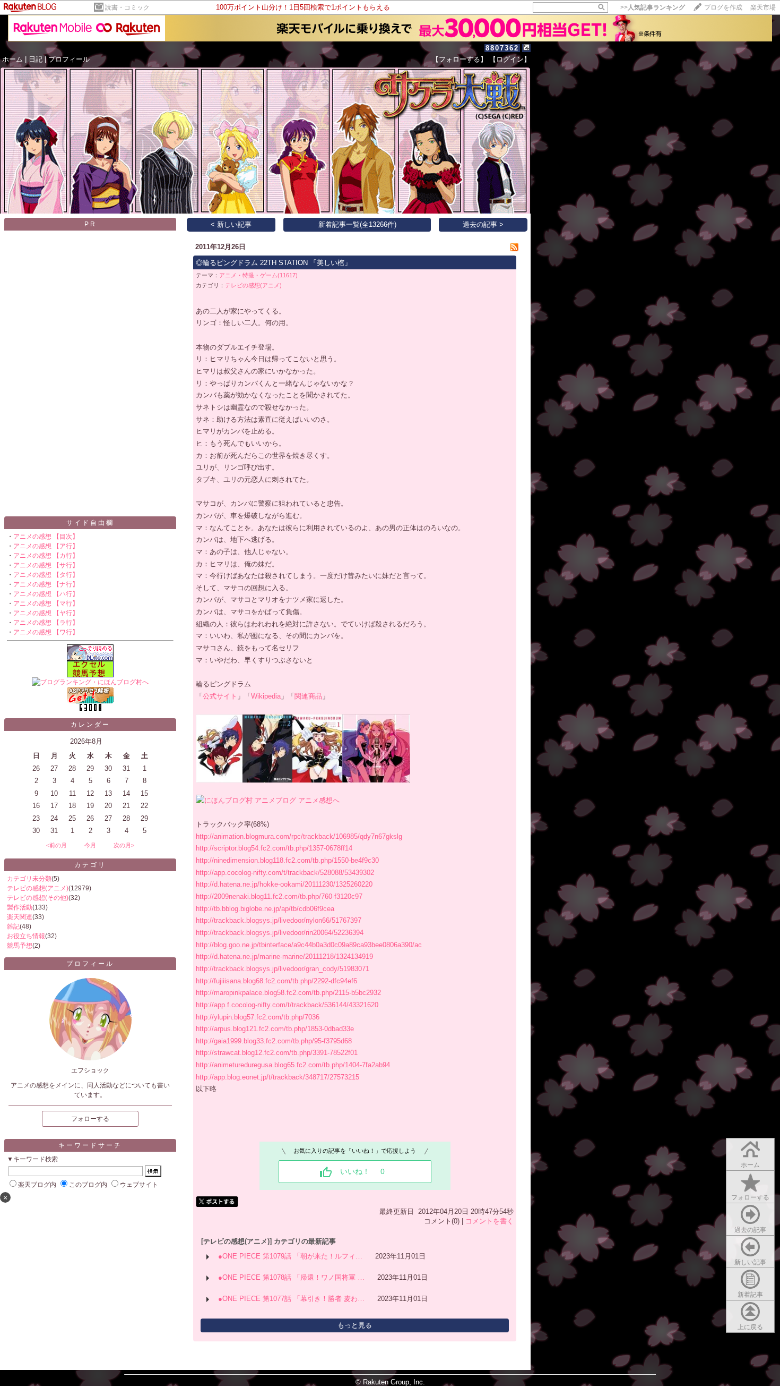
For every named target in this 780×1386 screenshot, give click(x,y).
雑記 (13, 926)
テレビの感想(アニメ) (37, 888)
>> (652, 7)
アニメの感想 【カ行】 (46, 555)
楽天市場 (763, 7)
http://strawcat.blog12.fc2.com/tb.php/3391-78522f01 (277, 1053)
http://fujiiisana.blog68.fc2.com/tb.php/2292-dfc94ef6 (276, 981)
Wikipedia (266, 696)
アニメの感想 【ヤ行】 (46, 613)
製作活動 (19, 907)
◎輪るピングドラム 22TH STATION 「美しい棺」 (273, 263)
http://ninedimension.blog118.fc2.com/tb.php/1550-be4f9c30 (287, 860)
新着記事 (750, 1294)
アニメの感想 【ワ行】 (46, 632)
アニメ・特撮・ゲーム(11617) (258, 275)
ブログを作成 (723, 7)
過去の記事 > (483, 224)
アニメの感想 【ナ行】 (46, 584)
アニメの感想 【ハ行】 (46, 594)
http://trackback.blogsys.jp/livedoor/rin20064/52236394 (279, 933)
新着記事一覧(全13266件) (357, 224)
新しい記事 (750, 1262)
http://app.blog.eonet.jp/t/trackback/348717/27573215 (277, 1077)
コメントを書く (489, 1221)
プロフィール (69, 59)
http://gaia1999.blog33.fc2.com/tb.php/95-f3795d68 (274, 1041)
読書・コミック (127, 7)
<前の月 (56, 845)
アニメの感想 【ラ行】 (46, 622)
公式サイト (220, 696)
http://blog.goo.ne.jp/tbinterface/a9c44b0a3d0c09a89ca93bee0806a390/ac (309, 945)
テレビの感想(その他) (37, 898)
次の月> (124, 845)
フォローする (750, 1197)
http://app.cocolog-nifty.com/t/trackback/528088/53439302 (285, 873)
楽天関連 (19, 917)
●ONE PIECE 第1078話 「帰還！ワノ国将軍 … (291, 1277)
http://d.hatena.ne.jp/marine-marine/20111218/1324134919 (284, 956)
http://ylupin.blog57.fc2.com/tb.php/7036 (257, 1017)
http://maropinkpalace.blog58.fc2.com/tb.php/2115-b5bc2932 (288, 993)
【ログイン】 (510, 59)
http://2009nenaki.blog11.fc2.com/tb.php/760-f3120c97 (279, 896)
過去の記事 (750, 1230)
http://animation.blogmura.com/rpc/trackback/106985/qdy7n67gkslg (299, 836)
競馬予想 (19, 945)
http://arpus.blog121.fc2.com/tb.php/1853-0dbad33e (275, 1029)
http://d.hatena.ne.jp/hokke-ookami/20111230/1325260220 (284, 884)
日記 (35, 59)
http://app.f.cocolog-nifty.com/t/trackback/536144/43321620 (287, 1005)
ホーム (12, 59)
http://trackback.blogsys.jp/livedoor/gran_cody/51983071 (282, 969)
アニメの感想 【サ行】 (46, 565)
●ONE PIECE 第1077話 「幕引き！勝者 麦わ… (291, 1299)
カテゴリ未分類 (29, 878)
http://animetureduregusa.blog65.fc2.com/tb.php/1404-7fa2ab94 (293, 1065)
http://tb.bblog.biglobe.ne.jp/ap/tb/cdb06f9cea (265, 909)
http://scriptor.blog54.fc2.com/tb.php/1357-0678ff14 (274, 848)
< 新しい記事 (231, 224)
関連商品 (308, 696)
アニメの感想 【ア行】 (46, 546)
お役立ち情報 (26, 936)
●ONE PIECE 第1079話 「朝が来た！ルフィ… (290, 1256)
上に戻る (750, 1327)
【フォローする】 (459, 59)
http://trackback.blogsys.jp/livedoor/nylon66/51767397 (278, 920)
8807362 (502, 48)
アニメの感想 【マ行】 (46, 603)
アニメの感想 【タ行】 (46, 575)
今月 (90, 845)
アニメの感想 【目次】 (46, 536)
